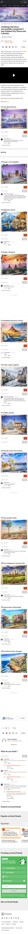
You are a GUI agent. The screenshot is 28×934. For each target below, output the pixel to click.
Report (26, 129)
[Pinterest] (6, 918)
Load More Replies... (11, 798)
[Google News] (18, 918)
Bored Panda (23, 51)
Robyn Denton (7, 784)
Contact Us (8, 924)
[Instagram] (4, 918)
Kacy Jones (6, 285)
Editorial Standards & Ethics (8, 928)
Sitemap (14, 924)
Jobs (3, 924)
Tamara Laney (7, 594)
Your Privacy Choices (6, 921)
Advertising (15, 921)
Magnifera (2, 129)
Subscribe (14, 891)
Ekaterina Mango (8, 40)
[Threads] (13, 918)
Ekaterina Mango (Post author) (14, 765)
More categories (7, 880)
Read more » (14, 744)
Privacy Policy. (23, 896)
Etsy (8, 101)
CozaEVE (6, 770)
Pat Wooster (6, 241)
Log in (25, 2)
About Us (22, 921)
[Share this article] (26, 110)
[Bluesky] (11, 918)
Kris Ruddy (6, 549)
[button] (23, 823)
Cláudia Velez (7, 683)
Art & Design (4, 23)
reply (9, 143)
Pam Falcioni (7, 193)
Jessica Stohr (7, 352)
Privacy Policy (19, 928)
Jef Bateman (6, 759)
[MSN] (16, 918)
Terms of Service (5, 930)
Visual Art (10, 23)
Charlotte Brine (7, 138)
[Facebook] (2, 918)
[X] (9, 918)
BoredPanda (8, 2)
